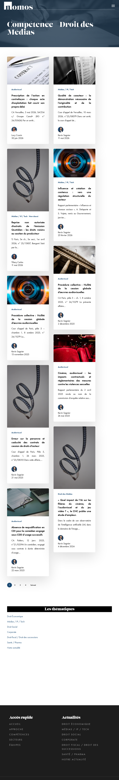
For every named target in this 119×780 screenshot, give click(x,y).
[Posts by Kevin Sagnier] (61, 129)
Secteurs (15, 739)
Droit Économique (15, 616)
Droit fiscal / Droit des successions (22, 637)
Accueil (15, 724)
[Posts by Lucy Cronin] (15, 129)
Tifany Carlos (17, 262)
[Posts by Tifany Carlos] (15, 257)
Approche (16, 729)
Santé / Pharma (14, 642)
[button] (113, 5)
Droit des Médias (65, 494)
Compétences (19, 734)
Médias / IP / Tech (66, 89)
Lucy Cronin (16, 135)
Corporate (11, 632)
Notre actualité (13, 647)
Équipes (15, 744)
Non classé (33, 216)
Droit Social (12, 626)
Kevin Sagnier (64, 135)
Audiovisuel (16, 89)
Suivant (33, 585)
